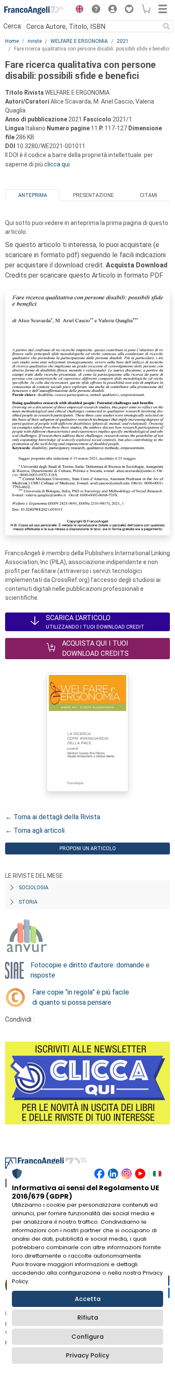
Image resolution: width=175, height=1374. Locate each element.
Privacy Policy (87, 1355)
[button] (77, 10)
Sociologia (33, 888)
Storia (28, 902)
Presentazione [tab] (93, 195)
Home (12, 41)
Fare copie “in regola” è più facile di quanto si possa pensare (80, 997)
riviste (35, 41)
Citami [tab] (148, 195)
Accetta (88, 1299)
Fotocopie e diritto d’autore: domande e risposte (90, 970)
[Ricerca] (166, 26)
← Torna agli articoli (35, 830)
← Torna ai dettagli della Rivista (52, 817)
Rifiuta (87, 1317)
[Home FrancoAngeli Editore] (34, 10)
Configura (87, 1336)
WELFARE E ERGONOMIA (79, 41)
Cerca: (12, 26)
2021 (123, 41)
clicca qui (57, 164)
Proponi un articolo (87, 848)
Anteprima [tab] (32, 195)
